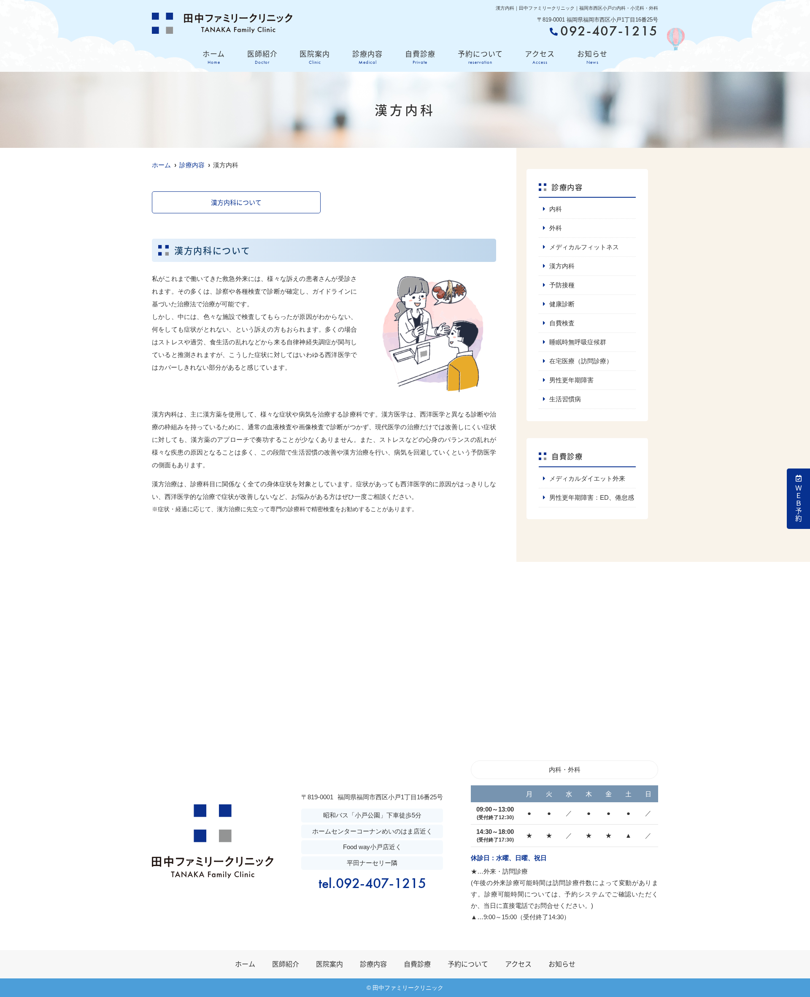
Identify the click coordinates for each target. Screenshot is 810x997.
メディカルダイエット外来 (587, 478)
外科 (555, 228)
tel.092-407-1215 (372, 883)
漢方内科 (562, 266)
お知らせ (592, 56)
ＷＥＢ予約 (798, 504)
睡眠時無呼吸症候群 (577, 342)
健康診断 (562, 304)
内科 (555, 208)
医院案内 (315, 56)
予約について (480, 56)
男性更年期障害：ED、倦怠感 (591, 497)
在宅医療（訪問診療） (581, 361)
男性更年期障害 (571, 380)
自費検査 (562, 323)
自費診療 (420, 56)
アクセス (540, 56)
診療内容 (367, 56)
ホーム (213, 56)
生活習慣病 (565, 399)
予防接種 (562, 285)
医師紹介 (262, 56)
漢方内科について (236, 202)
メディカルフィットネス (584, 247)
